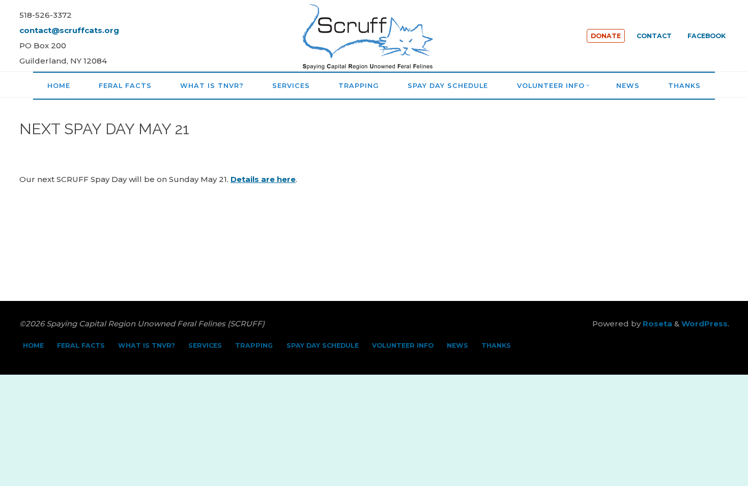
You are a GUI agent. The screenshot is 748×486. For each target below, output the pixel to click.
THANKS (496, 345)
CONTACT (654, 36)
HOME (33, 345)
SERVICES (205, 345)
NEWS (457, 345)
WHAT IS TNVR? (146, 345)
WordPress (704, 323)
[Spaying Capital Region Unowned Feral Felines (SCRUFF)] (374, 35)
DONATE (606, 36)
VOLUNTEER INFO (403, 345)
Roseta (656, 323)
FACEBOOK (706, 36)
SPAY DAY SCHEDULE (322, 345)
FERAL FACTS (81, 345)
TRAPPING (254, 345)
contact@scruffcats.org (69, 30)
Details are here (263, 179)
